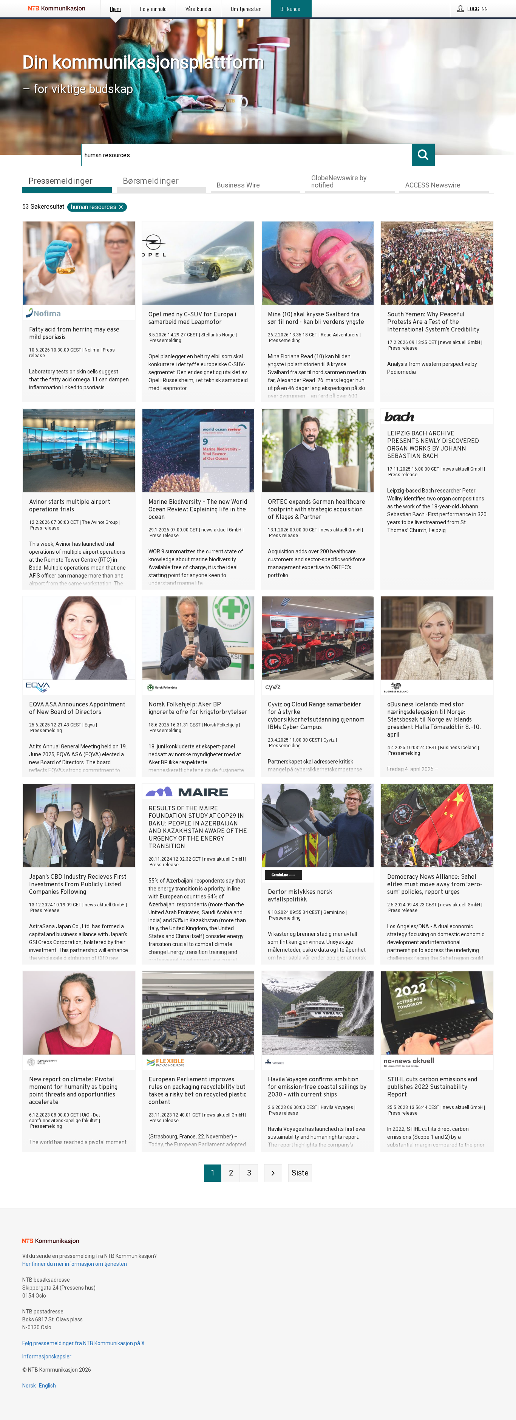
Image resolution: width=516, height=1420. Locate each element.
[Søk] (423, 155)
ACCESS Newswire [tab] (432, 185)
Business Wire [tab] (238, 185)
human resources (93, 207)
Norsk (29, 1386)
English (47, 1386)
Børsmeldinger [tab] (151, 181)
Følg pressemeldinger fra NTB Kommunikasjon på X (83, 1343)
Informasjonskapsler (46, 1356)
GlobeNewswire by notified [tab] (338, 181)
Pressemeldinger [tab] (60, 181)
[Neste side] (273, 1173)
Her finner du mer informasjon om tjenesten (74, 1264)
